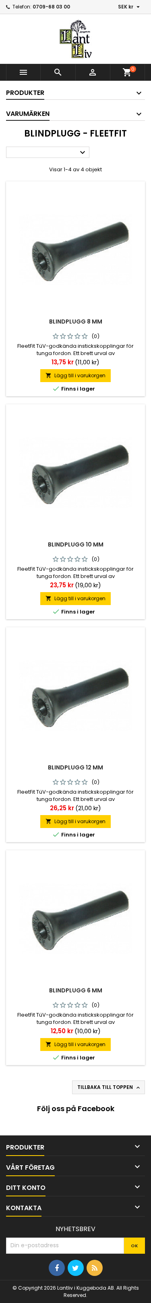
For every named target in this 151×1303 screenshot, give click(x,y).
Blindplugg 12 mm (75, 767)
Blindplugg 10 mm (75, 544)
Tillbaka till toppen (109, 1087)
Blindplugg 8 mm (75, 321)
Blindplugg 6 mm (75, 990)
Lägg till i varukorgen (75, 375)
